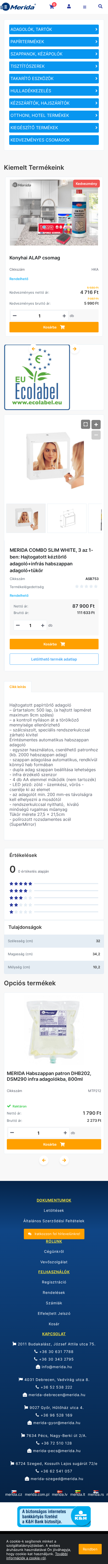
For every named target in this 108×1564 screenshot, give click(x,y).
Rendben (90, 1549)
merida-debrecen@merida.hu (56, 1394)
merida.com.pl (37, 1494)
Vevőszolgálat (54, 1262)
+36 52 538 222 (55, 1387)
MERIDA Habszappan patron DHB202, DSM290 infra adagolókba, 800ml (49, 1076)
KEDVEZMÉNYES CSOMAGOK (40, 140)
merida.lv (60, 1494)
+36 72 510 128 (56, 1443)
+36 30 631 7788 (56, 1351)
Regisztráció (54, 1282)
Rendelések (54, 1292)
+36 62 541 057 (55, 1471)
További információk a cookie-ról (37, 1556)
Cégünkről (54, 1251)
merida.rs (96, 1494)
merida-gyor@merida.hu (56, 1422)
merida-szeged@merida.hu (56, 1478)
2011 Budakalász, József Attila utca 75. (56, 1344)
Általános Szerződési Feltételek (54, 1221)
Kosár (54, 1324)
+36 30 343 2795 (56, 1359)
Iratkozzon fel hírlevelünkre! (57, 1234)
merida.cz (13, 1494)
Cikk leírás (17, 687)
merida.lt (77, 1494)
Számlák (54, 1303)
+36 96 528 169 (56, 1415)
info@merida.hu (56, 1366)
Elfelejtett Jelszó (54, 1313)
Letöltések (54, 1210)
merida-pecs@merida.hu (56, 1450)
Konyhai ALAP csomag (34, 257)
